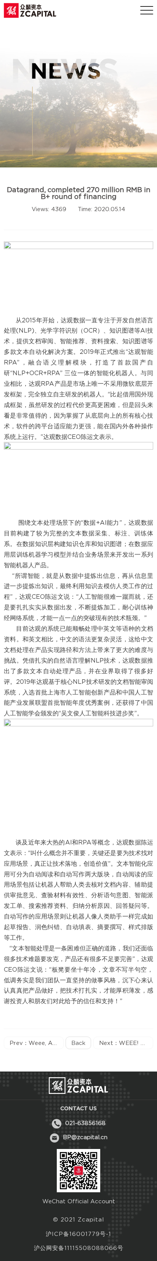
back (78, 1043)
